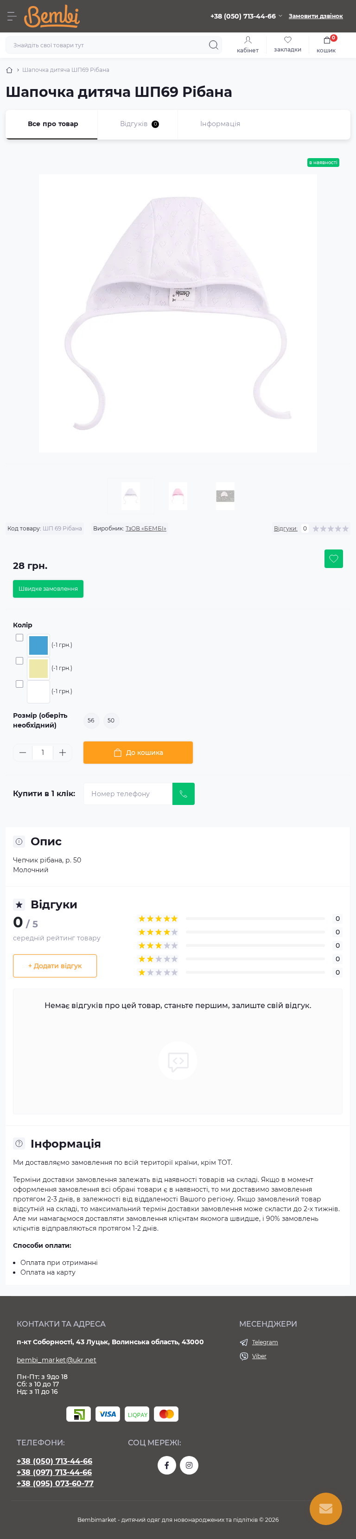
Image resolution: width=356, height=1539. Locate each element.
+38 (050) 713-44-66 (54, 1461)
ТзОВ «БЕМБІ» (146, 528)
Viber (259, 1356)
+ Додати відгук (55, 966)
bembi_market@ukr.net (56, 1360)
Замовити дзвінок (316, 16)
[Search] (213, 45)
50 (111, 720)
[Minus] (22, 752)
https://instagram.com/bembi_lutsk (189, 1465)
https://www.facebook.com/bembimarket (167, 1465)
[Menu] (12, 16)
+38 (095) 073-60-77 (55, 1483)
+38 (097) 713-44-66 (54, 1472)
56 (91, 720)
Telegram (265, 1342)
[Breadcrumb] (9, 70)
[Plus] (62, 752)
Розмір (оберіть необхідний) (40, 720)
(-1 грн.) (61, 644)
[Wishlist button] (333, 558)
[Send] (183, 794)
